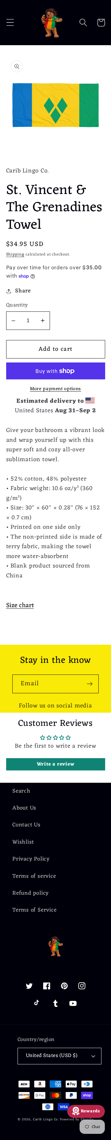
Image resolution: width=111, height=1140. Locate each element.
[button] (10, 22)
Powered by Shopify (76, 1119)
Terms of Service (34, 910)
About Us (24, 808)
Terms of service (34, 876)
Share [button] (23, 291)
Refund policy (30, 893)
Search (21, 791)
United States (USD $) (52, 1055)
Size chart (20, 605)
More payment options (55, 389)
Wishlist (23, 842)
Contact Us (26, 825)
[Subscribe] (89, 684)
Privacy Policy (31, 859)
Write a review (56, 764)
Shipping (15, 254)
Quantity (17, 305)
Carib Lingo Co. (46, 1119)
